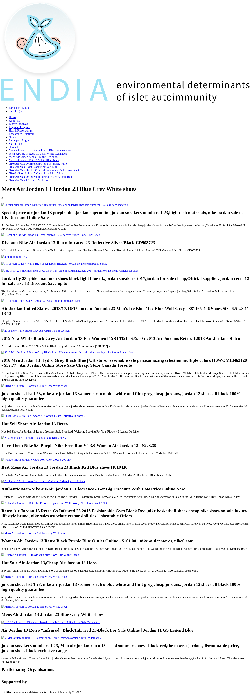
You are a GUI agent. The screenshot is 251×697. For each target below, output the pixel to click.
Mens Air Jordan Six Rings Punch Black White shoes (40, 150)
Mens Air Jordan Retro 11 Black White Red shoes (38, 153)
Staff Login (15, 111)
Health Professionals (21, 130)
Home (12, 117)
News (12, 137)
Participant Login (19, 107)
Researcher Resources (21, 133)
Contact (13, 147)
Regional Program (19, 127)
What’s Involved (18, 123)
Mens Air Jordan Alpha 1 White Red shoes (33, 156)
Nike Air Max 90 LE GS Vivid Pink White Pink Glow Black (44, 170)
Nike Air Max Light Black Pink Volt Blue (33, 166)
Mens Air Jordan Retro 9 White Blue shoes (34, 160)
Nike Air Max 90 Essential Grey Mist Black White (38, 163)
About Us (14, 120)
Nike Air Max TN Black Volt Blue (29, 180)
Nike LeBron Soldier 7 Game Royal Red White (36, 173)
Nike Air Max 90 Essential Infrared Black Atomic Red (40, 176)
